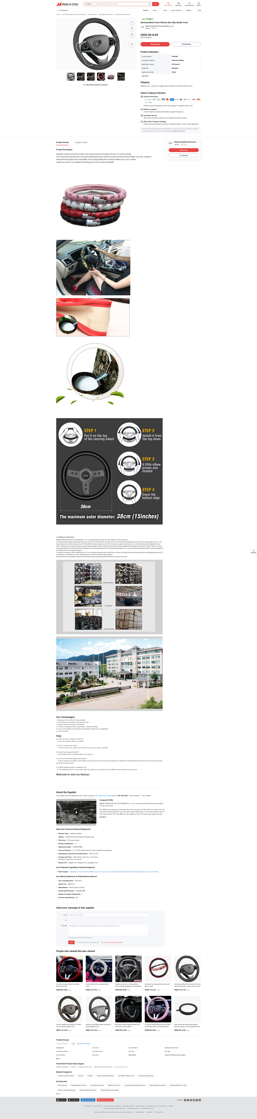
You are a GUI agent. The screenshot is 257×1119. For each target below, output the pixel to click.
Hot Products (87, 1106)
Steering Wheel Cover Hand (178, 1085)
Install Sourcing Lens (106, 1100)
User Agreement (139, 1112)
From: (65, 915)
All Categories (63, 10)
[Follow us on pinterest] (197, 1100)
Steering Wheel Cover (91, 872)
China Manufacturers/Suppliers (112, 1106)
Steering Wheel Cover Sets (157, 1085)
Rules (199, 10)
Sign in (199, 5)
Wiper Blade (126, 872)
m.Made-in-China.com (133, 1108)
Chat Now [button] (187, 44)
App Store (61, 1100)
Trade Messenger (88, 1100)
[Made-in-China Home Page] (67, 4)
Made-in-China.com (120, 1108)
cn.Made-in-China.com (147, 1108)
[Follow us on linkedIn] (200, 1100)
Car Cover (80, 872)
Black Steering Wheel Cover (88, 1090)
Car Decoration (92, 14)
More (58, 1094)
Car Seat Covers (97, 1051)
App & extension (176, 10)
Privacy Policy (159, 1112)
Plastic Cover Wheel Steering (66, 1090)
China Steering (62, 1085)
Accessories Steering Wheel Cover (134, 1085)
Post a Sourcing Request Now (112, 942)
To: (66, 920)
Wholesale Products (128, 1106)
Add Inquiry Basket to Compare (97, 84)
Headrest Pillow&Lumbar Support (175, 1055)
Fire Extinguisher (135, 872)
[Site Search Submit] (155, 4)
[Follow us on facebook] (185, 1100)
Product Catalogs (84, 1044)
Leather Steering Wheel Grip (105, 1076)
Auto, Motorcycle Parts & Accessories (73, 14)
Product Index (163, 1106)
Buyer (155, 10)
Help (165, 10)
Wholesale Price (140, 1106)
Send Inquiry (155, 44)
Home (58, 14)
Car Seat (80, 1076)
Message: (64, 926)
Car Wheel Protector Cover (126, 1076)
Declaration (149, 1112)
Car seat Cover (104, 872)
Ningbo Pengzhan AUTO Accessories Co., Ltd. (159, 26)
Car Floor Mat (132, 1048)
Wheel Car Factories (114, 1085)
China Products (97, 1106)
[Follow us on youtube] (194, 1100)
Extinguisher (60, 1048)
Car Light (167, 1051)
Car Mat (89, 1076)
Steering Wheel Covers (106, 14)
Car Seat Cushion (115, 872)
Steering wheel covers (171, 1048)
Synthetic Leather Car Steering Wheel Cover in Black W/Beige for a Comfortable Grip (128, 986)
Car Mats (73, 872)
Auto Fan (145, 872)
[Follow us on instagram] (191, 1100)
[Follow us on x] (188, 1100)
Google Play (73, 1100)
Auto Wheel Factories (97, 1085)
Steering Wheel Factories (78, 1085)
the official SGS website (104, 796)
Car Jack (131, 1051)
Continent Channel (152, 1106)
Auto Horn (95, 1055)
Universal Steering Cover (122, 14)
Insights (171, 1106)
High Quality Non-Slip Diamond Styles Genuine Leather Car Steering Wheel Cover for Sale (187, 1026)
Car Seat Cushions (62, 1051)
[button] (150, 4)
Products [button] (88, 4)
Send (71, 942)
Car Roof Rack (153, 872)
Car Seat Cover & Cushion (66, 1076)
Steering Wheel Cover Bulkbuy (110, 1090)
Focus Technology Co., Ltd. (114, 1112)
